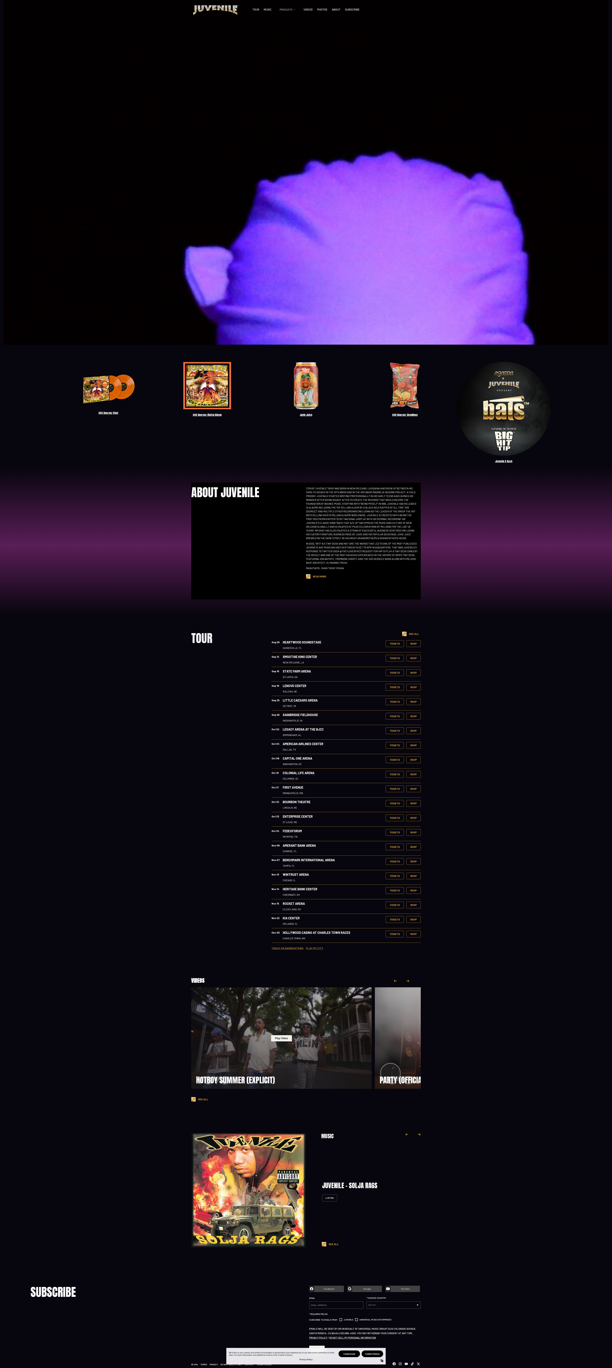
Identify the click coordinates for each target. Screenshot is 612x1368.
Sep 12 (275, 656)
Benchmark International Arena (309, 860)
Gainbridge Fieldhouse (300, 715)
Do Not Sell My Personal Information (352, 1337)
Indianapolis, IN (292, 720)
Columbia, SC (290, 778)
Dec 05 (276, 932)
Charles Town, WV (294, 938)
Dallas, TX (289, 749)
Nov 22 (276, 917)
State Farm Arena (297, 671)
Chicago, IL (289, 880)
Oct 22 (275, 801)
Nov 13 (275, 874)
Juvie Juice (306, 415)
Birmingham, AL (292, 734)
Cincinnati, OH (291, 894)
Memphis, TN (290, 836)
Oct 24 (275, 830)
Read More (319, 576)
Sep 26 (276, 714)
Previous (396, 981)
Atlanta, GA (290, 676)
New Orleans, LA (293, 662)
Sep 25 (276, 700)
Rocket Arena (294, 903)
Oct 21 (275, 787)
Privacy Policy (318, 1337)
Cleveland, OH (292, 909)
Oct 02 (275, 729)
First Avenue (293, 787)
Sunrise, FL (290, 851)
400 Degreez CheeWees (405, 415)
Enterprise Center (298, 816)
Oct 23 (275, 816)
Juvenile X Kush (503, 461)
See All (414, 633)
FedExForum (292, 831)
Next (407, 981)
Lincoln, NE (290, 807)
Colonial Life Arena (298, 773)
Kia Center (291, 918)
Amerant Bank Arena (299, 845)
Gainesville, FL (292, 647)
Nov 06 (276, 845)
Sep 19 (275, 685)
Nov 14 (275, 888)
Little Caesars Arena (300, 700)
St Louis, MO (290, 822)
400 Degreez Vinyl (108, 413)
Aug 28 (276, 642)
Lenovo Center (294, 686)
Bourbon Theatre (296, 802)
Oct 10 (275, 772)
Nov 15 (275, 903)
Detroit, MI (289, 705)
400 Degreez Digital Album (207, 415)
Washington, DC (292, 764)
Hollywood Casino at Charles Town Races (316, 932)
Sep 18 (275, 671)
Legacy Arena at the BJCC (303, 729)
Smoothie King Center (300, 657)
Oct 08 (275, 758)
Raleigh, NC (290, 691)
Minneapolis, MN (293, 793)
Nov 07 (276, 859)
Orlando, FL (290, 923)
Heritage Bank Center (300, 889)
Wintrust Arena (296, 874)
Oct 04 (275, 743)
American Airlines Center (303, 744)
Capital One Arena (297, 758)
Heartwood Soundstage (302, 642)
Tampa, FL (289, 865)
